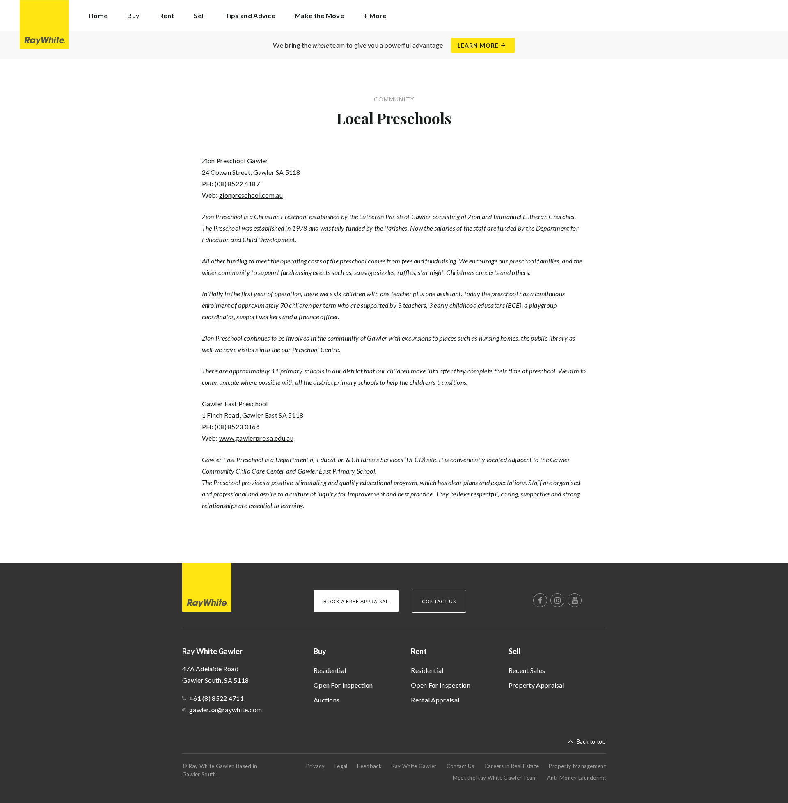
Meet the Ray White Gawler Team (495, 777)
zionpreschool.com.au (251, 195)
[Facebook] (540, 600)
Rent (419, 651)
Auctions (326, 700)
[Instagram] (557, 600)
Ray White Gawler (414, 766)
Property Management (577, 766)
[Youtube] (575, 600)
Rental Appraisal (435, 700)
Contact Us (460, 766)
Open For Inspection (343, 685)
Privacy (315, 766)
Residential (330, 670)
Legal (341, 766)
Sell (515, 651)
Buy (320, 651)
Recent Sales (527, 670)
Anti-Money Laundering (576, 777)
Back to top (591, 741)
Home (98, 15)
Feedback (369, 766)
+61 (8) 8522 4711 (216, 698)
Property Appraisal (536, 685)
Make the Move (319, 15)
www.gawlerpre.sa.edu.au (256, 438)
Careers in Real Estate (511, 766)
